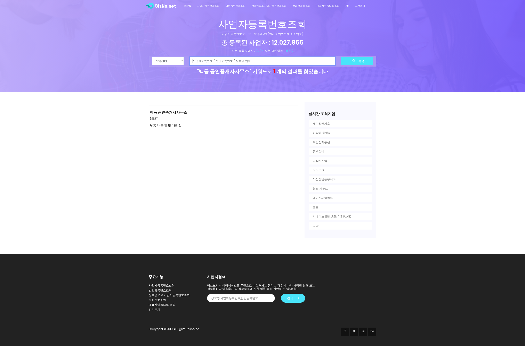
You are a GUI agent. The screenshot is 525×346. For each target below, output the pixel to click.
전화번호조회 (157, 300)
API (347, 5)
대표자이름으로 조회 (328, 5)
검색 (360, 61)
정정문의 (154, 310)
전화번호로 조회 (301, 5)
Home (187, 5)
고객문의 (360, 5)
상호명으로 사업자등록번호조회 (268, 5)
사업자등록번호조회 (208, 5)
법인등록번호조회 (235, 5)
